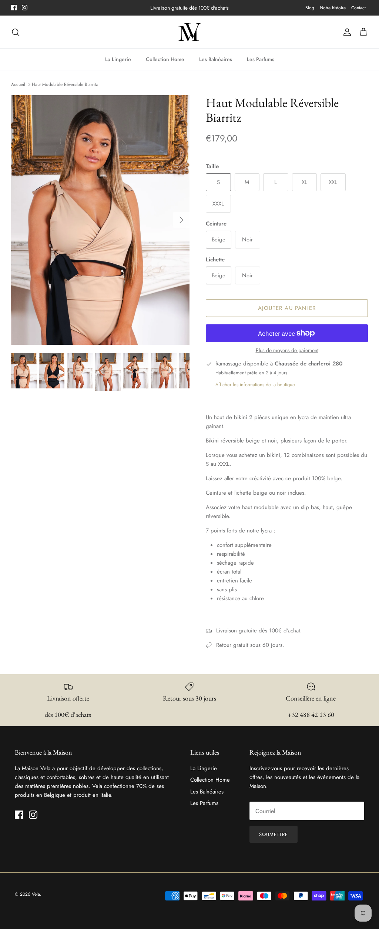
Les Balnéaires (215, 59)
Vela (36, 894)
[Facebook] (14, 7)
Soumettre (273, 834)
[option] (100, 220)
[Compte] (346, 32)
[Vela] (189, 32)
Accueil (18, 84)
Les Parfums (260, 59)
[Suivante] (181, 220)
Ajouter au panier (287, 308)
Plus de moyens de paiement (287, 350)
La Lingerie (118, 59)
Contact (358, 7)
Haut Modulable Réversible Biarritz (65, 84)
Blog (309, 7)
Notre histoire (333, 7)
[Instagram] (24, 7)
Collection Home (165, 59)
